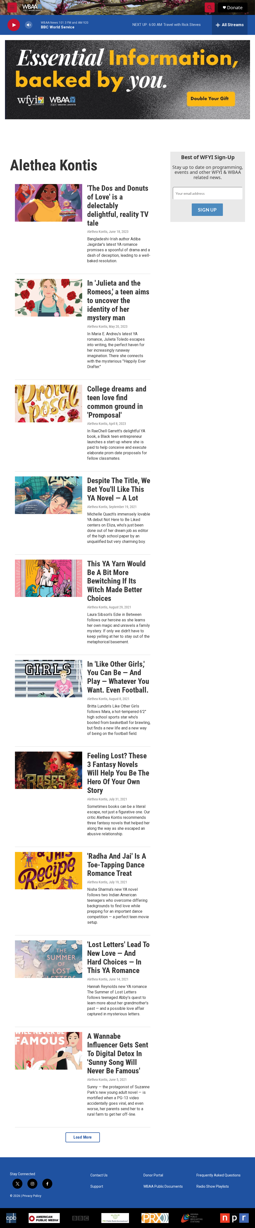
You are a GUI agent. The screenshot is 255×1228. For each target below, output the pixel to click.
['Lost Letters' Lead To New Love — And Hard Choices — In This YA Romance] (48, 959)
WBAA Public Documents (163, 1186)
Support (96, 1186)
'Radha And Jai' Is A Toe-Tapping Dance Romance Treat (116, 865)
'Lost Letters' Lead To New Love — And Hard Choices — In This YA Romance (118, 957)
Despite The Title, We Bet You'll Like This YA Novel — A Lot (118, 489)
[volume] (28, 25)
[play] (14, 25)
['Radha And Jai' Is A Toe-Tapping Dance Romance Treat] (48, 870)
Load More (82, 1137)
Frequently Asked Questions (218, 1175)
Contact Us (99, 1175)
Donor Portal (153, 1175)
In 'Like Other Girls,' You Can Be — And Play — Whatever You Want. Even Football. (118, 677)
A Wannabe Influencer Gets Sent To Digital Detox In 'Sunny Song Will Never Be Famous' (117, 1053)
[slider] (36, 24)
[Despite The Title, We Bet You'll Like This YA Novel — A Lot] (48, 495)
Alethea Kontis (97, 232)
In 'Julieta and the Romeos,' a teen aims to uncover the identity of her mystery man (118, 300)
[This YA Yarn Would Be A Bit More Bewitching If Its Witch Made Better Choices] (48, 578)
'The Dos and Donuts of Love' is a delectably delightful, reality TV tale (117, 205)
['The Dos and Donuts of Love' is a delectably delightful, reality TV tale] (48, 202)
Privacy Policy (31, 1196)
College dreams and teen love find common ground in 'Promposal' (116, 402)
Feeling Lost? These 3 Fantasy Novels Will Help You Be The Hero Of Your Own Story (118, 773)
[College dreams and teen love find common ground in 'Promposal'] (48, 403)
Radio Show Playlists (212, 1186)
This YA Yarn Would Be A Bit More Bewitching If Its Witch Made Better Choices (116, 581)
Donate (235, 7)
